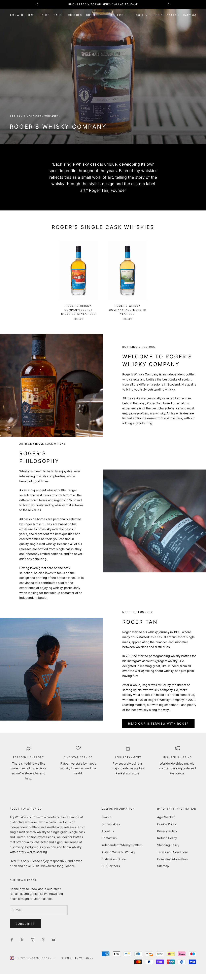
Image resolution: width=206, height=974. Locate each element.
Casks (59, 14)
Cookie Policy (167, 824)
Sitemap (163, 866)
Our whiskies (110, 824)
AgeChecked (166, 817)
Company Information (172, 859)
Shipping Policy (168, 845)
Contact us (109, 838)
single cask (174, 418)
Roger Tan (154, 403)
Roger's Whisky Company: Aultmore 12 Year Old (127, 310)
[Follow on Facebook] (12, 940)
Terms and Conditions (172, 852)
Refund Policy (167, 838)
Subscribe (25, 923)
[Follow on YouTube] (54, 940)
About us (107, 831)
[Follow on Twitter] (22, 940)
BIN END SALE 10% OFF (103, 4)
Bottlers (94, 14)
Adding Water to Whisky (118, 852)
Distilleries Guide (113, 859)
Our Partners (110, 866)
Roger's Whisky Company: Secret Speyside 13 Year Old (78, 310)
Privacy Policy (167, 831)
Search (106, 817)
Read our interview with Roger (158, 723)
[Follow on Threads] (43, 940)
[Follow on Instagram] (33, 940)
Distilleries (116, 14)
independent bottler (181, 374)
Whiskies (75, 14)
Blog (45, 14)
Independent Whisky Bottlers (122, 845)
